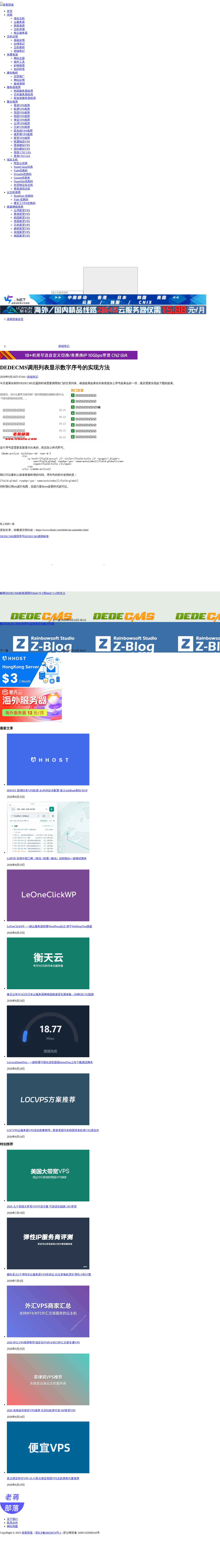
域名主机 (19, 18)
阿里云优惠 (21, 163)
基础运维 (19, 40)
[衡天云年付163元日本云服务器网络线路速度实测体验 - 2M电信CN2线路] (48, 988)
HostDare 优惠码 (23, 195)
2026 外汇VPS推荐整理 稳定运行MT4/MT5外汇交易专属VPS (43, 1342)
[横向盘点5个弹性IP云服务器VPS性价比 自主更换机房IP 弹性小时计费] (48, 1268)
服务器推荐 (14, 87)
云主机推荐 (14, 192)
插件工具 (19, 61)
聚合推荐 (12, 101)
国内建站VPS (22, 148)
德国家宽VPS (22, 235)
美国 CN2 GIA (22, 152)
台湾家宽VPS (22, 210)
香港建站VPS (22, 145)
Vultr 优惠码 (21, 199)
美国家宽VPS (22, 221)
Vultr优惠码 (21, 170)
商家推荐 (19, 25)
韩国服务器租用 (23, 90)
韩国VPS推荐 (22, 116)
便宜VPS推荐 (22, 119)
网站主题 (19, 58)
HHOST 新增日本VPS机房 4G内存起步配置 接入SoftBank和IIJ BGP (47, 790)
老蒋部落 (27, 1532)
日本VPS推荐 (22, 127)
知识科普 (19, 69)
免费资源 (12, 54)
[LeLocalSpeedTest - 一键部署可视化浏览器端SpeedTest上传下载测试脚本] (48, 1056)
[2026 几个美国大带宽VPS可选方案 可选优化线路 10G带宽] (48, 1200)
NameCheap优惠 (23, 166)
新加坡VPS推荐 (23, 130)
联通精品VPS (22, 141)
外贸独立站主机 (23, 185)
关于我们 (12, 1519)
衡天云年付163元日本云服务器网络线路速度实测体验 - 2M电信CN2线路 (50, 994)
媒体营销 (19, 83)
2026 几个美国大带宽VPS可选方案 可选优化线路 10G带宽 (42, 1206)
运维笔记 (19, 43)
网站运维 (19, 79)
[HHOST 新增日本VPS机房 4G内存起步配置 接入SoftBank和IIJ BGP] (48, 784)
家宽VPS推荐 (22, 137)
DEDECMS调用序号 (12, 536)
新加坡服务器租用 (25, 98)
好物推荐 (19, 65)
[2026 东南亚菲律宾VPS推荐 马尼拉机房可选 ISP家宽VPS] (48, 1404)
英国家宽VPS (22, 232)
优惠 (9, 14)
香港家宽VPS (22, 214)
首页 (9, 11)
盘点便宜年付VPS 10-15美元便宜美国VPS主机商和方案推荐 (43, 1478)
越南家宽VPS (22, 228)
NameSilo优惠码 (23, 181)
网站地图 (12, 1526)
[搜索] (110, 280)
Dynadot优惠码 (22, 174)
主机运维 (12, 36)
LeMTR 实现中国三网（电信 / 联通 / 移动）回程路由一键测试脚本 (47, 858)
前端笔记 (19, 51)
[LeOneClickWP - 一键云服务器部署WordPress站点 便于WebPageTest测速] (48, 920)
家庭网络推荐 (15, 206)
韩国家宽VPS (22, 217)
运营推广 (19, 76)
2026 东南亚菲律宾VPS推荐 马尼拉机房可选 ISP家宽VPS (41, 1410)
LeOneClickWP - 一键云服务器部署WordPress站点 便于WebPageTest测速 (49, 926)
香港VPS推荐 (22, 105)
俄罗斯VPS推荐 (23, 134)
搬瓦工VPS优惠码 (24, 203)
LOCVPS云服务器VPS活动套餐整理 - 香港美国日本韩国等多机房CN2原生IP (53, 1130)
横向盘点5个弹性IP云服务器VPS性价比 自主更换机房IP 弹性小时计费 (49, 1274)
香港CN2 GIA (22, 156)
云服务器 (19, 22)
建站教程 (12, 72)
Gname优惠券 (22, 177)
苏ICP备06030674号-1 (48, 1532)
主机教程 (19, 47)
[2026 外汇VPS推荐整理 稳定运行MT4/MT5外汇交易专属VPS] (48, 1336)
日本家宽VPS (22, 224)
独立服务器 (21, 32)
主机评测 (19, 29)
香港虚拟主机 (22, 188)
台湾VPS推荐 (22, 123)
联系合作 (12, 1522)
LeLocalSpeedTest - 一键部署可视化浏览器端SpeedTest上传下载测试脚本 (50, 1062)
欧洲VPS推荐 (22, 108)
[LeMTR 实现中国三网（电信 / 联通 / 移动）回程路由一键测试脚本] (48, 852)
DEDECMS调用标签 (36, 536)
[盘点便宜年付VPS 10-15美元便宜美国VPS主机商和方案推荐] (48, 1472)
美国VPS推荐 (22, 112)
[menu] (1, 2)
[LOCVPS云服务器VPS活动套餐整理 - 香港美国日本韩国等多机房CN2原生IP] (48, 1124)
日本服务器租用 (23, 94)
